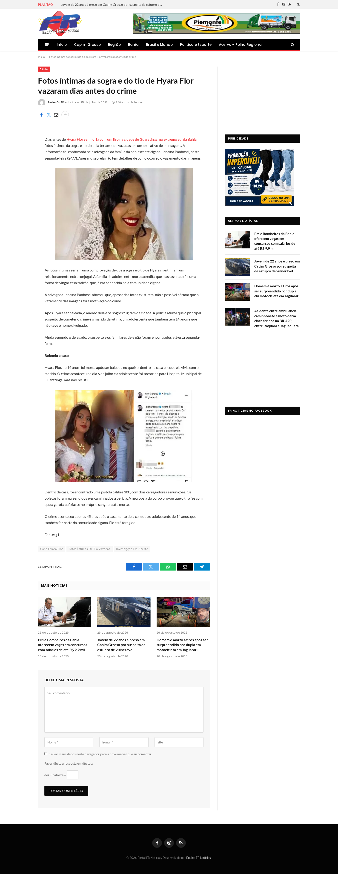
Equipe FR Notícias (198, 857)
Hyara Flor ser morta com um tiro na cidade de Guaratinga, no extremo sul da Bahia (131, 139)
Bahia (133, 44)
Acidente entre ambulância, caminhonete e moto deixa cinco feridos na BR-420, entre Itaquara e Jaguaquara (276, 318)
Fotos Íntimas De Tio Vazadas (89, 549)
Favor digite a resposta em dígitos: (68, 763)
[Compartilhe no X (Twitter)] (48, 114)
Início (62, 44)
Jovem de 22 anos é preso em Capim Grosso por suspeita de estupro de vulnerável (112, 4)
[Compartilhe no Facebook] (41, 114)
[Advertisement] (262, 95)
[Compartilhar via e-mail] (56, 114)
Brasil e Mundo (159, 44)
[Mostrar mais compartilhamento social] (65, 114)
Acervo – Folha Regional (241, 44)
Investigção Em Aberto (132, 549)
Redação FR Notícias (62, 102)
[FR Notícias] (60, 24)
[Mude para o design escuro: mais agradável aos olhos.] (298, 4)
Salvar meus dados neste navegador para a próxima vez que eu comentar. (100, 754)
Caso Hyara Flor (51, 549)
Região (114, 44)
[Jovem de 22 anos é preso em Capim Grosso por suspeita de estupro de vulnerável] (124, 612)
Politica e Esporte (196, 44)
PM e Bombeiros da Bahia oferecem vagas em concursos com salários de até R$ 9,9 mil (62, 645)
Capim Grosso (87, 44)
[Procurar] (292, 44)
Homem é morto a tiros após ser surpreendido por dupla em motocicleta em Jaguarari (182, 645)
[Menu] (47, 44)
